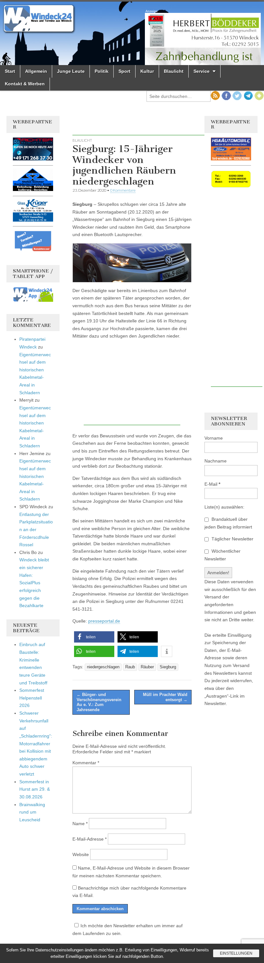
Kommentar (85, 762)
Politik (101, 71)
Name (80, 823)
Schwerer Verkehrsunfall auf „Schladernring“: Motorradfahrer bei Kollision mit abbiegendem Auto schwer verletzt (35, 743)
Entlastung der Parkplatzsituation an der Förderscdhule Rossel (36, 530)
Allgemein (36, 71)
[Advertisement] (147, 125)
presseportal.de (104, 621)
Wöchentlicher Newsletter (222, 554)
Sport (124, 71)
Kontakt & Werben (25, 83)
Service (201, 71)
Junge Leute (71, 71)
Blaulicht (174, 71)
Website (80, 854)
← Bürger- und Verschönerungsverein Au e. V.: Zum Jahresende (99, 702)
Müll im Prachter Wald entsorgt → (165, 697)
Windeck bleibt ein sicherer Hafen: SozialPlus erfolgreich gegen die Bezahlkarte (34, 582)
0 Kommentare (123, 190)
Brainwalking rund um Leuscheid (32, 812)
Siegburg (168, 667)
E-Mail (212, 484)
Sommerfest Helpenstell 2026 (31, 698)
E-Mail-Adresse (89, 839)
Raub (130, 667)
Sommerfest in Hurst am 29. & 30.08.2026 (34, 789)
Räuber (147, 667)
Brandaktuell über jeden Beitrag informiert (228, 523)
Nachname (215, 460)
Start (10, 71)
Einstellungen (236, 953)
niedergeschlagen (103, 667)
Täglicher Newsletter (231, 538)
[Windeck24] (132, 33)
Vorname (213, 438)
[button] (94, 637)
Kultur (147, 71)
